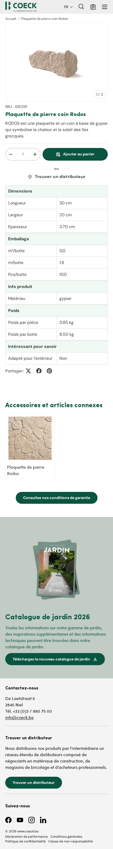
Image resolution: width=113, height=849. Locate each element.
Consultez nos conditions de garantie (56, 497)
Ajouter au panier (75, 154)
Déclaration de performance (26, 836)
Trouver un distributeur (56, 177)
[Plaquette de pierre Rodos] (30, 438)
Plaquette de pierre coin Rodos (44, 19)
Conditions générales (66, 836)
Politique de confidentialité (25, 841)
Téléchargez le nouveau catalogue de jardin (55, 659)
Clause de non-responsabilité (70, 841)
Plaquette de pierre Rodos (25, 470)
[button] (68, 6)
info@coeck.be (19, 717)
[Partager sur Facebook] (39, 371)
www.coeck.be (27, 831)
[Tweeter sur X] (28, 371)
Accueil (10, 19)
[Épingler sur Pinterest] (49, 371)
